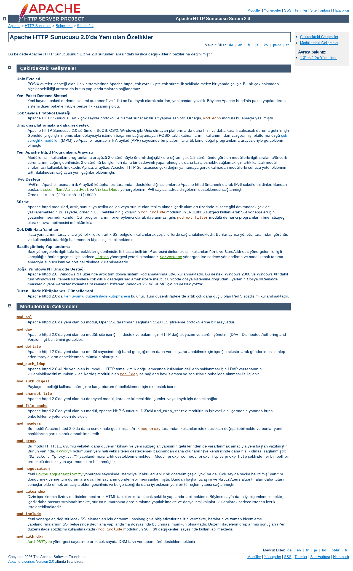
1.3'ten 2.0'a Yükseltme (318, 58)
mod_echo (212, 118)
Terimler (301, 10)
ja (257, 45)
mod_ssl (24, 317)
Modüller (254, 10)
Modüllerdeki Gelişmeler (319, 43)
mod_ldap (129, 374)
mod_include (153, 212)
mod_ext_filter (192, 217)
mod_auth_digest (33, 381)
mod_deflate (29, 346)
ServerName (171, 257)
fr (249, 45)
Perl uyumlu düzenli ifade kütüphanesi (97, 296)
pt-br (277, 45)
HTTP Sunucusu (38, 26)
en (240, 45)
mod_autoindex (31, 491)
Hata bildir (341, 10)
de (231, 45)
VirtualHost (107, 189)
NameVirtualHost (72, 189)
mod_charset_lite (34, 394)
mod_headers (29, 423)
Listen (47, 189)
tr (287, 45)
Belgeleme (64, 26)
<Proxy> (64, 451)
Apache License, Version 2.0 (31, 561)
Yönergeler (272, 10)
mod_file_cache (32, 406)
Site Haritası (320, 10)
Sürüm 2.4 (85, 26)
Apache (14, 26)
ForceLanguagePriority (59, 474)
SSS (288, 10)
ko (266, 45)
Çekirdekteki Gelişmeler (319, 37)
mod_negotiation (33, 469)
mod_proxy (151, 429)
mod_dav (24, 329)
